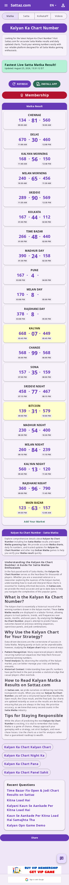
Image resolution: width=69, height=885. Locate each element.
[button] (34, 879)
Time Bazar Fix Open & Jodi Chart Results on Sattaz (33, 792)
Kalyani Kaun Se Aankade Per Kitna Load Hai (30, 808)
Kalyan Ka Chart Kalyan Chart (27, 747)
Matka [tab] (10, 16)
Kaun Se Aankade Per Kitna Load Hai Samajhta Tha (32, 818)
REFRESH (20, 84)
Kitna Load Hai (18, 800)
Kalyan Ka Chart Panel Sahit (26, 772)
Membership (34, 95)
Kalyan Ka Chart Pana (21, 764)
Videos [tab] (59, 16)
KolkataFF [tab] (42, 16)
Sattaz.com (21, 5)
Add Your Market (34, 521)
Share (34, 837)
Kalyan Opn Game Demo (26, 825)
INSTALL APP (46, 84)
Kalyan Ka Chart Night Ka (24, 755)
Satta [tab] (26, 16)
